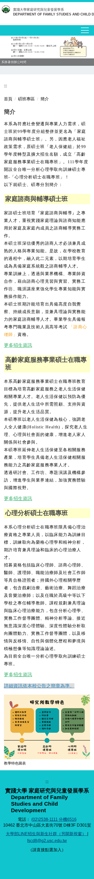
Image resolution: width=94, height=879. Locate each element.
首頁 (8, 99)
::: (5, 86)
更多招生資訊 (18, 345)
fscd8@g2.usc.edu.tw (47, 840)
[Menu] (85, 30)
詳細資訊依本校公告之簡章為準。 (39, 686)
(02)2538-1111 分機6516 (54, 819)
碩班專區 (26, 99)
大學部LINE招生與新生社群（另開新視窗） (46, 834)
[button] (6, 50)
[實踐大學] (6, 11)
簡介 (44, 99)
